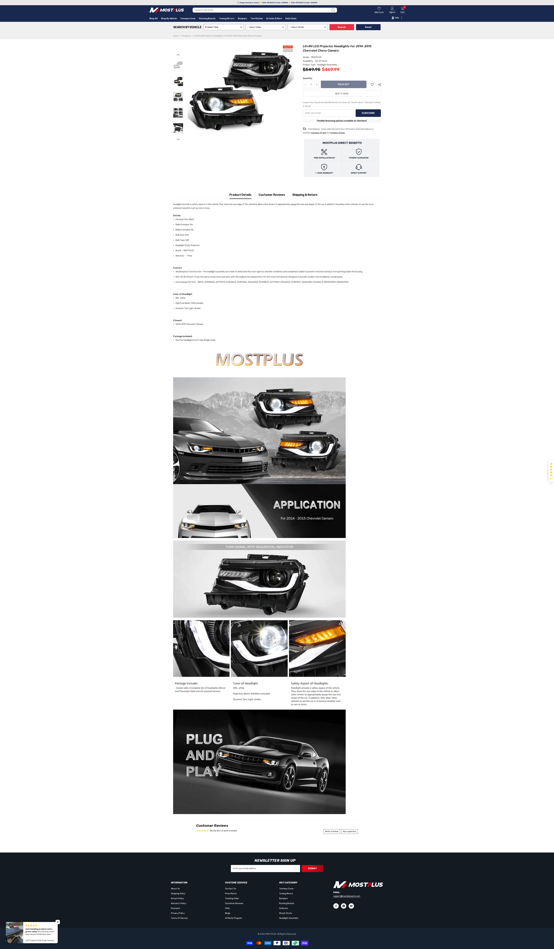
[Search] (265, 10)
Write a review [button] (331, 831)
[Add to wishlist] (372, 84)
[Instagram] (343, 906)
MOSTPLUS (316, 57)
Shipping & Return (304, 194)
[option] (241, 97)
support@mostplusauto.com (346, 896)
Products (186, 36)
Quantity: (307, 78)
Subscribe (368, 113)
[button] (178, 55)
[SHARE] (378, 84)
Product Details (240, 194)
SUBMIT (312, 868)
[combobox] (261, 10)
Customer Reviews (272, 194)
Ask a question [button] (349, 831)
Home (176, 36)
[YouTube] (351, 906)
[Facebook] (336, 906)
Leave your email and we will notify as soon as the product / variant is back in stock (342, 104)
